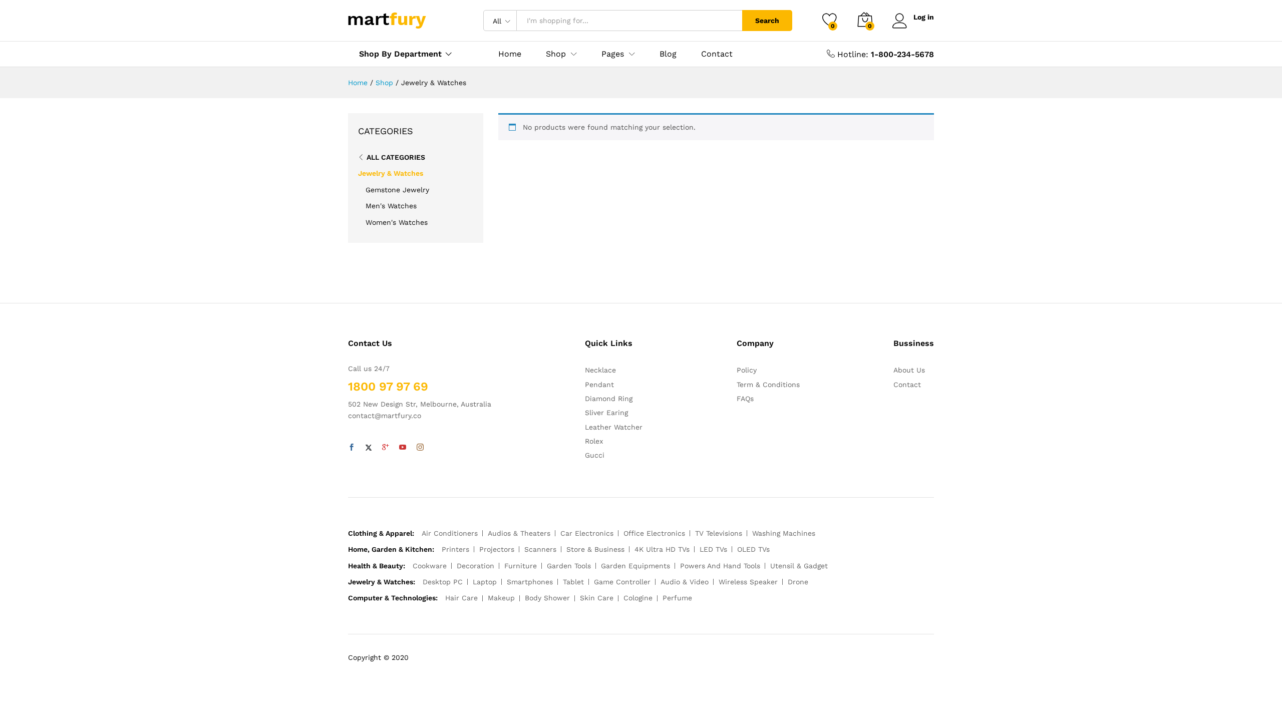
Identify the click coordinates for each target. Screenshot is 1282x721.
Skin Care (596, 598)
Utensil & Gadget (799, 566)
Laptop (485, 582)
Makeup (501, 598)
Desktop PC (443, 582)
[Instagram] (420, 447)
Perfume (677, 598)
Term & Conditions (768, 385)
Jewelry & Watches (390, 173)
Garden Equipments (635, 566)
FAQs (745, 399)
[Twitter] (368, 447)
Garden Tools (569, 566)
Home (509, 54)
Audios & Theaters (519, 533)
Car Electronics (586, 533)
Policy (747, 370)
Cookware (430, 566)
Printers (455, 549)
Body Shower (547, 598)
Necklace (600, 370)
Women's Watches (397, 222)
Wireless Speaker (748, 582)
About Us (909, 370)
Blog (668, 54)
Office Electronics (654, 533)
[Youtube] (402, 447)
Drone (798, 582)
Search (767, 21)
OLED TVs (753, 549)
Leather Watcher (614, 427)
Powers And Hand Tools (720, 566)
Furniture (520, 566)
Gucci (594, 455)
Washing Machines (783, 533)
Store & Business (595, 549)
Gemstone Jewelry (397, 190)
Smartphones (530, 582)
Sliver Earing (606, 413)
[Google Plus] (385, 447)
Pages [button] (612, 54)
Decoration (475, 566)
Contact (717, 54)
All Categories (396, 157)
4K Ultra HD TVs (662, 549)
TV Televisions (718, 533)
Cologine (638, 598)
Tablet (573, 582)
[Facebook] (351, 447)
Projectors (496, 549)
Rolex (594, 441)
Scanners (540, 549)
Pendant (599, 385)
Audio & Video (685, 582)
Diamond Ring (608, 399)
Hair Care (461, 598)
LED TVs (713, 549)
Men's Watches (391, 206)
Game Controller (622, 582)
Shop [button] (556, 54)
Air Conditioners (450, 533)
